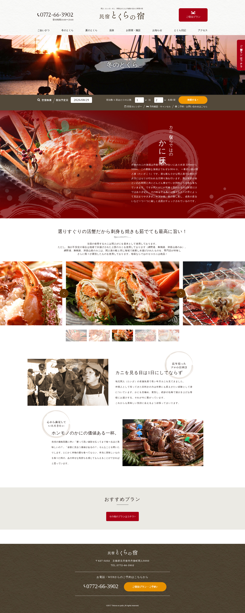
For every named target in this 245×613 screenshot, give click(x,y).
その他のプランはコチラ (121, 516)
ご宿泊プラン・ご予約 (144, 586)
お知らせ (157, 30)
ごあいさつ (43, 30)
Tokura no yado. (117, 605)
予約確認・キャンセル (160, 106)
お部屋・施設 (133, 30)
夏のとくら (91, 30)
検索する (192, 100)
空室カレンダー (134, 106)
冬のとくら (67, 30)
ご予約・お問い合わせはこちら (192, 106)
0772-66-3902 (102, 586)
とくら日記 (180, 30)
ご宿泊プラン (193, 16)
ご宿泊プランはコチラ (241, 55)
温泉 (111, 30)
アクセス (203, 30)
